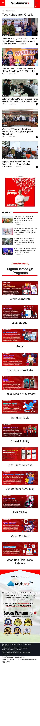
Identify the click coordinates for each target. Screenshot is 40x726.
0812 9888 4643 (23, 603)
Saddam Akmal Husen (9, 43)
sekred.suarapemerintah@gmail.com (18, 606)
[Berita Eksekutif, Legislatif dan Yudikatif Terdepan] (20, 4)
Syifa (3, 74)
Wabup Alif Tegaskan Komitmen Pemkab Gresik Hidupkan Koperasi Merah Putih (17, 131)
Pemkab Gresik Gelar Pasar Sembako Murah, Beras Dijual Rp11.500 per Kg (18, 70)
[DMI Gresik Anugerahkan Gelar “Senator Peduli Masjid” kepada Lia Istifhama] (20, 27)
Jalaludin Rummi (7, 167)
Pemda (5, 65)
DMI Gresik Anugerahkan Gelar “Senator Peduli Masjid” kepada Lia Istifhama (19, 39)
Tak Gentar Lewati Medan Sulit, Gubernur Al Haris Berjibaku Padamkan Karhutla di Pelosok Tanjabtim (24, 219)
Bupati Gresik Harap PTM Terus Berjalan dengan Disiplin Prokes (16, 163)
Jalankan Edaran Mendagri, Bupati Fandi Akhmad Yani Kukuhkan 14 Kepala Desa (20, 100)
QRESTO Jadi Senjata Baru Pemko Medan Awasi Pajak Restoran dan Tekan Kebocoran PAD (25, 250)
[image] (20, 288)
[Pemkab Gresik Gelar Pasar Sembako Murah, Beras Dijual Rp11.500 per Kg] (20, 57)
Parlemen (6, 35)
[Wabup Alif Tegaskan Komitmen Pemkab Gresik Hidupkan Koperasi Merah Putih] (20, 118)
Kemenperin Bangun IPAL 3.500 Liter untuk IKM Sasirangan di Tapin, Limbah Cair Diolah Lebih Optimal (25, 230)
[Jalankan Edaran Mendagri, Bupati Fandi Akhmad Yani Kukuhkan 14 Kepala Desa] (20, 88)
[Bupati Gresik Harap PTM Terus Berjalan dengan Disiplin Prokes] (20, 150)
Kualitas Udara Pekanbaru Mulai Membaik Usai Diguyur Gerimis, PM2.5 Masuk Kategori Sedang (24, 240)
